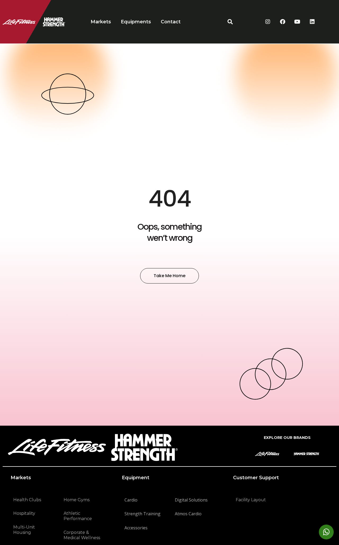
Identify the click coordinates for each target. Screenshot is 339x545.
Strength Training (142, 514)
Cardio (130, 500)
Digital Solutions (191, 500)
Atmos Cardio (188, 514)
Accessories (136, 528)
